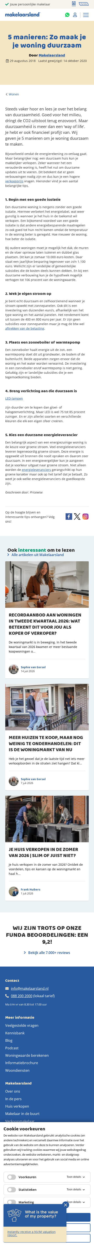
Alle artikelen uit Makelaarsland (37, 554)
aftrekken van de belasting (24, 328)
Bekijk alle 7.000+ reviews (48, 952)
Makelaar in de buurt (22, 1113)
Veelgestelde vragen (21, 1025)
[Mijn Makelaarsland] (75, 14)
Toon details (74, 1176)
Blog (8, 1040)
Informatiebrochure (21, 1062)
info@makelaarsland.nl (30, 988)
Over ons (12, 1091)
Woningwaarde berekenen (27, 1055)
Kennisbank (14, 1033)
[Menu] (85, 14)
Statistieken (28, 1190)
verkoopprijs (14, 181)
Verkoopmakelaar (20, 1121)
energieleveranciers (36, 470)
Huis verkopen (17, 1106)
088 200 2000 (21, 995)
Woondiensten (17, 1070)
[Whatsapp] (67, 14)
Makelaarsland (52, 55)
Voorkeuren (27, 1177)
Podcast (12, 1048)
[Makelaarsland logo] (22, 14)
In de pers (13, 1098)
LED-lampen (14, 398)
